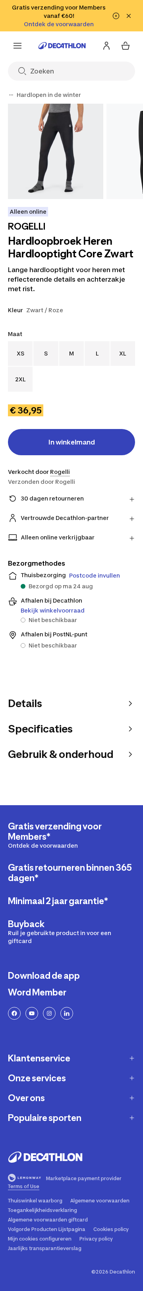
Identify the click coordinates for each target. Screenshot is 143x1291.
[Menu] (17, 45)
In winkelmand (71, 442)
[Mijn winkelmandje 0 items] (125, 45)
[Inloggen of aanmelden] (106, 45)
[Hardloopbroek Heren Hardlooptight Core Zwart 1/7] (55, 151)
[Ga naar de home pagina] (62, 45)
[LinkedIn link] (66, 1013)
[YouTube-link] (31, 1013)
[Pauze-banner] (116, 16)
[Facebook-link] (14, 1013)
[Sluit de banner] (128, 16)
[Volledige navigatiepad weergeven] (11, 95)
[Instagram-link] (49, 1013)
